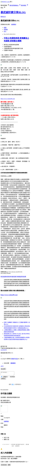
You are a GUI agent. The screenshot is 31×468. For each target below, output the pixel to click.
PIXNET (7, 444)
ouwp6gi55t (4, 349)
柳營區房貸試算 (21, 276)
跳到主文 (3, 16)
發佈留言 (3, 378)
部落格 (6, 29)
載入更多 (3, 369)
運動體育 (13, 363)
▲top (2, 366)
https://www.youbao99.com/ (8, 98)
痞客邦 (13, 358)
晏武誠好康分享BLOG (13, 12)
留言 (16, 358)
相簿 (5, 27)
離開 (9, 464)
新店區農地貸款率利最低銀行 (9, 276)
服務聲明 (17, 446)
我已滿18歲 (4, 464)
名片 (5, 31)
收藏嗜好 (13, 24)
